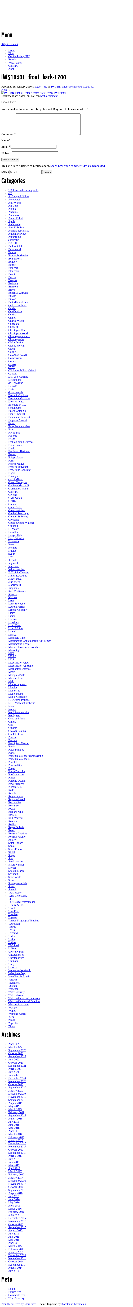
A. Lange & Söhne (18, 196)
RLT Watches (15, 817)
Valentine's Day (16, 973)
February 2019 (16, 1112)
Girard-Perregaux (17, 482)
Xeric (11, 1016)
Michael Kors (15, 678)
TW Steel (13, 945)
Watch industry (16, 992)
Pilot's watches (16, 774)
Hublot (12, 550)
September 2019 (17, 1099)
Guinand (13, 525)
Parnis (11, 746)
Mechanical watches (19, 668)
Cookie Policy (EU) (19, 56)
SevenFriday (15, 849)
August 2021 (15, 1068)
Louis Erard (14, 625)
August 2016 (15, 1193)
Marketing (14, 650)
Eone (11, 429)
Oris (10, 724)
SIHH (11, 852)
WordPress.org (16, 1298)
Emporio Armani (17, 420)
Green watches (16, 510)
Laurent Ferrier (16, 606)
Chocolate (13, 323)
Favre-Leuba (15, 445)
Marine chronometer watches (24, 647)
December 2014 (17, 1255)
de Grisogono (15, 382)
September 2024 (17, 1050)
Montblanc (14, 690)
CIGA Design (16, 342)
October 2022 (15, 1053)
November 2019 (17, 1096)
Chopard (13, 326)
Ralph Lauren (15, 796)
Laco (11, 600)
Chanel (12, 317)
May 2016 (14, 1202)
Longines (13, 622)
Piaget (11, 768)
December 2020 (17, 1078)
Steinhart (13, 873)
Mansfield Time (16, 637)
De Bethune (14, 379)
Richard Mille (15, 811)
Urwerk (12, 967)
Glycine (12, 494)
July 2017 (13, 1158)
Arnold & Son (16, 227)
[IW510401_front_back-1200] (33, 92)
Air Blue (13, 205)
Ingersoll (13, 563)
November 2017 (17, 1146)
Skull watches (16, 861)
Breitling (13, 283)
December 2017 (17, 1143)
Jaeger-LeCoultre (17, 575)
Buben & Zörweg (18, 292)
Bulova (12, 298)
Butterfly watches (18, 302)
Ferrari (12, 454)
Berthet (12, 264)
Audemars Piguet (17, 233)
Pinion (11, 777)
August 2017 (15, 1155)
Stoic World (14, 877)
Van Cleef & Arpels (19, 976)
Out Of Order (15, 734)
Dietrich (12, 389)
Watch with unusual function (24, 1001)
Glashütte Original (18, 488)
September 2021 (17, 1065)
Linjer (11, 615)
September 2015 (17, 1227)
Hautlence (13, 541)
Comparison (15, 358)
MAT (11, 653)
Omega (12, 721)
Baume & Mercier (18, 255)
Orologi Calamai (17, 730)
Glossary (13, 65)
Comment (8, 134)
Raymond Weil (16, 799)
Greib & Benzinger (18, 513)
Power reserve (16, 783)
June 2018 (14, 1124)
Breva (11, 289)
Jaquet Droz (14, 578)
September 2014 (17, 1264)
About (11, 68)
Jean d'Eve (14, 581)
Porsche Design (16, 780)
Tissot (11, 908)
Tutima (12, 942)
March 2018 (15, 1134)
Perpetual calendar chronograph (25, 755)
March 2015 (15, 1245)
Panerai (12, 737)
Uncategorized (16, 957)
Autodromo (14, 236)
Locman (12, 619)
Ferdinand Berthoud (19, 451)
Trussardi (13, 932)
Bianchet (13, 267)
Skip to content (9, 44)
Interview (13, 566)
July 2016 (13, 1196)
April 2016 (14, 1205)
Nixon (11, 706)
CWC (11, 367)
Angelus (12, 211)
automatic (13, 239)
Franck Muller (16, 463)
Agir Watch (14, 202)
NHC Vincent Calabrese (21, 702)
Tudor (11, 936)
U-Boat (12, 948)
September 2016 (17, 1190)
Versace (12, 979)
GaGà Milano (15, 479)
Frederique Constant (19, 469)
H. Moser (13, 528)
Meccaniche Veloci (18, 662)
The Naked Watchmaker (21, 901)
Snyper (12, 867)
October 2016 (15, 1186)
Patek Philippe (16, 749)
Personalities (15, 765)
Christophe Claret (18, 330)
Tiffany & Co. (16, 905)
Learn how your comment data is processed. (77, 166)
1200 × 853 (41, 86)
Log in (12, 1288)
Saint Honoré (15, 842)
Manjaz (12, 634)
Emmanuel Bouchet (19, 417)
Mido (11, 681)
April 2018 (14, 1131)
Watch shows (15, 995)
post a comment (48, 95)
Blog (11, 53)
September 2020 (17, 1087)
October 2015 (15, 1224)
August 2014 (15, 1267)
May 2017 (14, 1165)
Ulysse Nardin (16, 951)
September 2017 (17, 1152)
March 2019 (15, 1109)
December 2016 (17, 1180)
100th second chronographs (23, 190)
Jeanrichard (14, 584)
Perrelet (12, 762)
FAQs (11, 438)
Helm (11, 544)
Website (6, 153)
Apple (11, 221)
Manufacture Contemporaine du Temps (29, 640)
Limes (11, 612)
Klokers (12, 597)
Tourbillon (14, 923)
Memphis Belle (16, 675)
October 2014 (15, 1261)
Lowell (12, 631)
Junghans (13, 588)
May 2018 (14, 1127)
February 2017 (16, 1174)
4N (10, 193)
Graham (12, 504)
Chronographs (16, 339)
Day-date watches (18, 376)
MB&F (12, 656)
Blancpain (13, 271)
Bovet (11, 274)
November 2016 (17, 1183)
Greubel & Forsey (18, 516)
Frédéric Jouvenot (18, 466)
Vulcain (12, 985)
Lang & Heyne (16, 603)
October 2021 (15, 1062)
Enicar (11, 423)
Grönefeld (13, 519)
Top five (12, 914)
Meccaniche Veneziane (20, 665)
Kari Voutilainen (17, 591)
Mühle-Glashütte (17, 696)
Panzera (12, 740)
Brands (12, 59)
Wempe (12, 1007)
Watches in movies (18, 1004)
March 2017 (15, 1171)
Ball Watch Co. (16, 246)
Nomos (12, 709)
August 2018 (15, 1118)
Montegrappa (15, 693)
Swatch (12, 889)
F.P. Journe (14, 432)
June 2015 (14, 1236)
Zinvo (11, 1026)
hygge (11, 553)
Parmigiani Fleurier (18, 743)
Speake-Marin (16, 870)
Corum (12, 361)
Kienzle (12, 594)
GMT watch (15, 497)
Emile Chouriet (16, 413)
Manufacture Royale (19, 643)
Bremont (13, 286)
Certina (12, 314)
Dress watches (16, 401)
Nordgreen (14, 715)
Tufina (11, 939)
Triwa (11, 929)
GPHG (12, 500)
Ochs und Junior (17, 718)
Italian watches (16, 569)
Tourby (12, 926)
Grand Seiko (15, 507)
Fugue (11, 473)
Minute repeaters (17, 684)
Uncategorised (16, 954)
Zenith (11, 1019)
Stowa (11, 880)
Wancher (13, 988)
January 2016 (15, 1214)
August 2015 (15, 1230)
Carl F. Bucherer (17, 305)
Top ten (12, 917)
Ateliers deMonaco (18, 230)
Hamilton (13, 532)
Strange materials (17, 883)
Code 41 (13, 351)
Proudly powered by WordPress (18, 1304)
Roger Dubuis (16, 827)
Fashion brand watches (20, 441)
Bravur (12, 277)
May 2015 (14, 1239)
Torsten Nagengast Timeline (23, 920)
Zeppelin (13, 1023)
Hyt (10, 556)
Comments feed (16, 1295)
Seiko (11, 845)
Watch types (15, 62)
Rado (11, 790)
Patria (11, 752)
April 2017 (14, 1168)
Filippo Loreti (15, 457)
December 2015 (17, 1218)
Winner (12, 1010)
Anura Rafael (15, 218)
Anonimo (13, 215)
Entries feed (14, 1291)
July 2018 (13, 1121)
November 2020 (17, 1081)
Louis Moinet (15, 628)
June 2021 (14, 1075)
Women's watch (17, 1013)
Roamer (12, 821)
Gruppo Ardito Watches (21, 522)
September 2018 (17, 1115)
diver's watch (15, 392)
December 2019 (17, 1093)
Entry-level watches (19, 426)
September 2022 (17, 1056)
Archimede (14, 224)
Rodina (12, 824)
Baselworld (14, 249)
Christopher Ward (18, 333)
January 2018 (15, 1140)
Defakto (12, 386)
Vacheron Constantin (19, 970)
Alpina (12, 208)
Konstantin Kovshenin (73, 1304)
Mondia (12, 687)
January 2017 (15, 1177)
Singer (11, 855)
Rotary (12, 839)
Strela (11, 886)
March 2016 (15, 1208)
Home (11, 50)
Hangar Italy (15, 535)
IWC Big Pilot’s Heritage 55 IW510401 (73, 86)
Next (5, 89)
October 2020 (15, 1084)
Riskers (12, 814)
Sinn (10, 858)
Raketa (12, 793)
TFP (10, 898)
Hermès (12, 547)
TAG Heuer (14, 892)
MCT (11, 659)
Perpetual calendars (18, 758)
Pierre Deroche (16, 771)
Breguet (12, 280)
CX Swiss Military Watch (22, 370)
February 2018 (16, 1137)
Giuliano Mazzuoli (18, 485)
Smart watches (16, 864)
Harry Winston (16, 538)
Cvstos (12, 364)
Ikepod (12, 560)
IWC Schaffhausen (18, 572)
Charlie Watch (16, 320)
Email (5, 146)
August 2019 (15, 1103)
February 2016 (16, 1211)
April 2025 (14, 1043)
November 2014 (17, 1258)
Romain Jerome (16, 836)
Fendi (11, 448)
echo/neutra (14, 407)
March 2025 (15, 1047)
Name (5, 140)
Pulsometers (14, 786)
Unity (11, 964)
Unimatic (13, 960)
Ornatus (12, 727)
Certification (15, 311)
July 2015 (13, 1233)
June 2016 (14, 1199)
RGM (11, 808)
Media (11, 671)
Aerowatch (14, 199)
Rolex (11, 830)
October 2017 (15, 1149)
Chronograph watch (19, 336)
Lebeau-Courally (17, 609)
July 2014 (13, 1270)
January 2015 (15, 1252)
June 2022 (14, 1059)
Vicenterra (14, 982)
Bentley (12, 261)
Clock (11, 348)
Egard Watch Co (17, 410)
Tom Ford (13, 911)
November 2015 (17, 1221)
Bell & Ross (15, 258)
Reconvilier (14, 802)
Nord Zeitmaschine (18, 712)
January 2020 (15, 1090)
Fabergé (12, 435)
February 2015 (16, 1249)
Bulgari (12, 295)
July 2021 (13, 1071)
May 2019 (14, 1106)
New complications (18, 699)
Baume (12, 252)
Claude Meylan (16, 345)
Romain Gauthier (17, 833)
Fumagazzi (14, 476)
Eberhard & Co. (17, 404)
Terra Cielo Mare (17, 895)
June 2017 (14, 1162)
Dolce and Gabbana (19, 398)
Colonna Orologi (17, 354)
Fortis (11, 460)
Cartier (12, 308)
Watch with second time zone (24, 998)
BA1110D (14, 243)
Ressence (13, 805)
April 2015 (14, 1242)
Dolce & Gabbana (18, 395)
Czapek (12, 373)
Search (5, 171)
